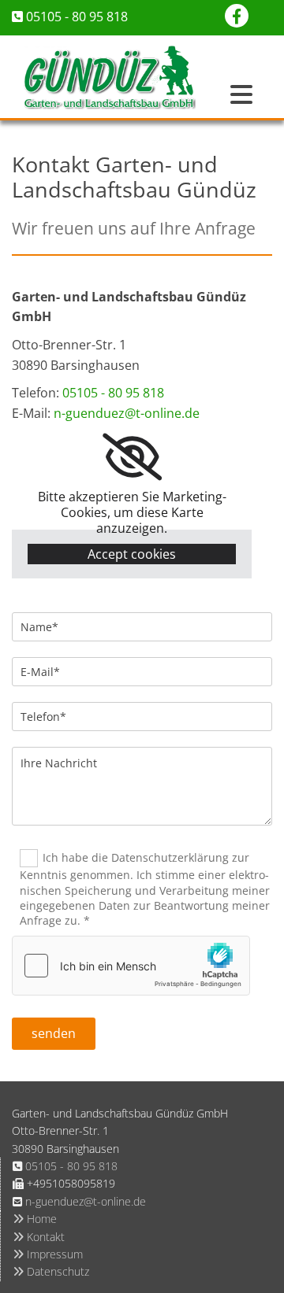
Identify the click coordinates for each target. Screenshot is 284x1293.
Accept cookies (132, 554)
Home (35, 1218)
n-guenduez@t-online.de (127, 413)
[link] (132, 457)
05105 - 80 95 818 (77, 16)
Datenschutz (51, 1271)
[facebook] (236, 16)
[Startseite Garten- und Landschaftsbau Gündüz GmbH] (110, 76)
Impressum (48, 1254)
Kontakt (39, 1236)
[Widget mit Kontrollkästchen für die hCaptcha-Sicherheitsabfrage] (131, 966)
